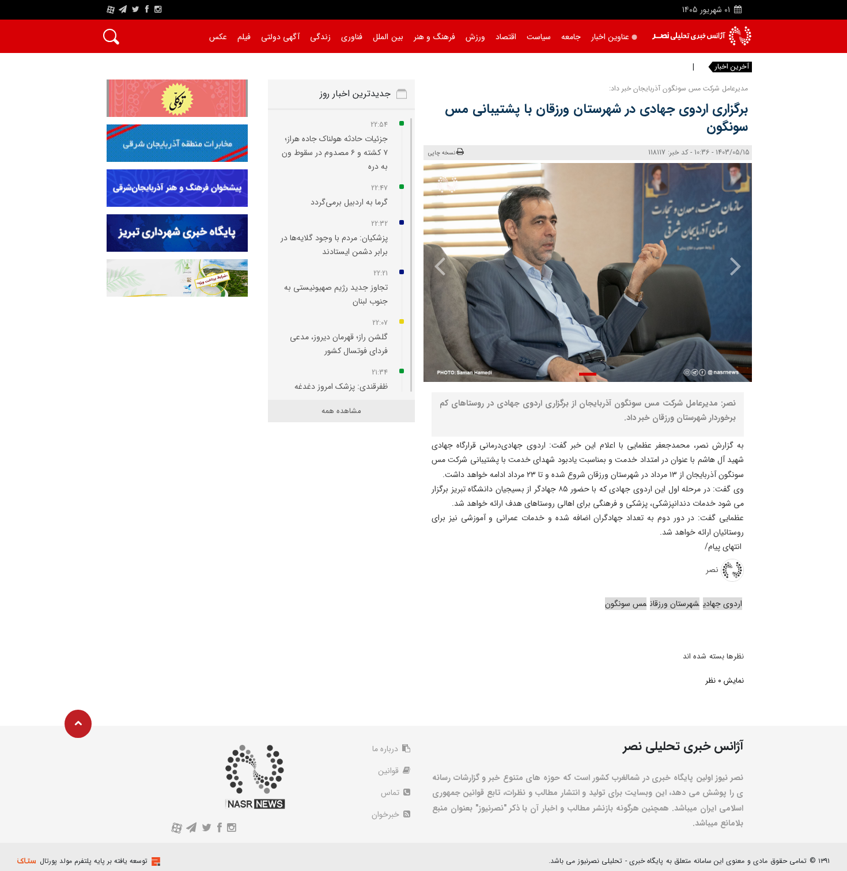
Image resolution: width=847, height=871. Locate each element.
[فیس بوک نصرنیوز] (146, 9)
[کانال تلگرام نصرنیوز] (122, 9)
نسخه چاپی (441, 153)
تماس (391, 792)
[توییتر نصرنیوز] (136, 9)
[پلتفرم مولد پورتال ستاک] (154, 861)
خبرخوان (387, 814)
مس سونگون (625, 603)
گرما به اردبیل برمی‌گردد (349, 202)
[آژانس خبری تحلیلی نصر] (701, 36)
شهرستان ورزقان (674, 603)
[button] (587, 374)
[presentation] (727, 265)
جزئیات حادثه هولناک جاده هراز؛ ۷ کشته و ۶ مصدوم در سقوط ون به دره (335, 152)
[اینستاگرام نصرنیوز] (158, 9)
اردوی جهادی (722, 603)
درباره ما (386, 749)
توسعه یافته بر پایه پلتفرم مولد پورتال (94, 860)
